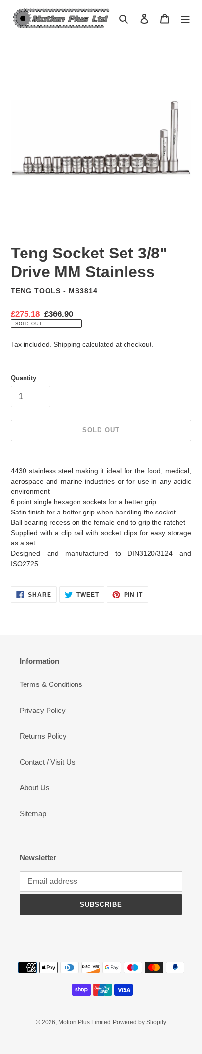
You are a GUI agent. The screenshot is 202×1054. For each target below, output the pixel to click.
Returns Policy (43, 736)
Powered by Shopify (139, 1022)
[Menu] (185, 18)
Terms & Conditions (51, 684)
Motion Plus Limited (84, 1022)
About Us (35, 787)
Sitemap (33, 813)
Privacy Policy (43, 710)
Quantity (23, 378)
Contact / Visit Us (48, 762)
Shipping (66, 344)
